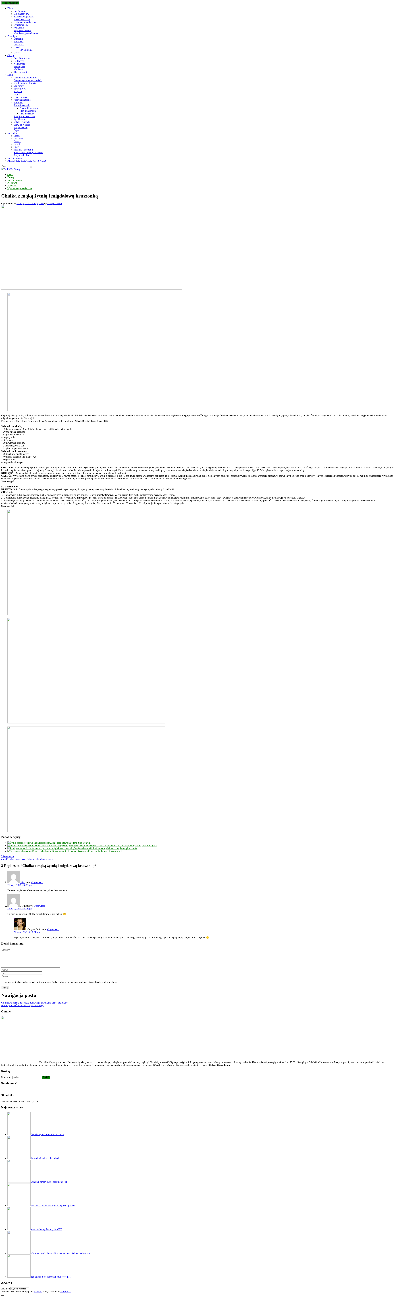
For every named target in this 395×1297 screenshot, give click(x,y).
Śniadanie (18, 38)
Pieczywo (18, 102)
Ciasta (17, 135)
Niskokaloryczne (22, 19)
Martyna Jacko (54, 203)
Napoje (17, 94)
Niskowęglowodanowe (25, 22)
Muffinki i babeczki (23, 149)
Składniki (7, 1095)
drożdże (5, 859)
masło (36, 859)
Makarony (19, 86)
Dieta (10, 8)
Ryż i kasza (19, 119)
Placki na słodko (28, 111)
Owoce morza (20, 97)
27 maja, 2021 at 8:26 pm (19, 908)
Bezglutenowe (21, 11)
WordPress (65, 1291)
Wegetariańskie (21, 25)
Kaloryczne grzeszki (23, 16)
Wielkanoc (19, 69)
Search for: (6, 1077)
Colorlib (38, 1291)
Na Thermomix (14, 158)
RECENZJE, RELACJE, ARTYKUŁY (27, 160)
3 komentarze (7, 856)
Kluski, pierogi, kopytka (25, 83)
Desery (17, 141)
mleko (51, 859)
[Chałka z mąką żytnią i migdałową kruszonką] (91, 288)
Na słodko (12, 133)
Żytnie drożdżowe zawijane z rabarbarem (70, 842)
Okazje (10, 55)
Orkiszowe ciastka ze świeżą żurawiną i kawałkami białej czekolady (34, 1002)
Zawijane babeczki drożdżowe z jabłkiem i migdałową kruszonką (105, 848)
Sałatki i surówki (22, 122)
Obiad (17, 47)
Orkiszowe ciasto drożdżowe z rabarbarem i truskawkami (94, 851)
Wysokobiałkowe (22, 30)
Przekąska (18, 41)
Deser (16, 52)
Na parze (18, 91)
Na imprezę (19, 63)
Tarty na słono (20, 127)
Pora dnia (12, 36)
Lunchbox (19, 44)
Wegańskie (19, 27)
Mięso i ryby (20, 88)
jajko (12, 859)
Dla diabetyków (21, 13)
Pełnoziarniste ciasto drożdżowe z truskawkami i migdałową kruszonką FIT (120, 845)
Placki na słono (27, 113)
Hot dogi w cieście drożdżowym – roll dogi (22, 1005)
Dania (10, 74)
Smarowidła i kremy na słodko (28, 152)
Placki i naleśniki (22, 105)
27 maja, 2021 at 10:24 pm (27, 932)
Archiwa (5, 1288)
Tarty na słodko (21, 155)
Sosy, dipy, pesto (22, 124)
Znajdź (46, 1077)
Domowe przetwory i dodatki (28, 80)
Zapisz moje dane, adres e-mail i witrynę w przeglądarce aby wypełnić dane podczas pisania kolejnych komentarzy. (61, 982)
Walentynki (19, 66)
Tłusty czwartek (21, 72)
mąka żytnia (27, 859)
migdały (43, 859)
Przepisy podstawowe (24, 116)
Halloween (19, 61)
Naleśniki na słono (29, 108)
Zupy (16, 130)
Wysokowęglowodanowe (26, 33)
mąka (17, 859)
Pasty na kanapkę (22, 99)
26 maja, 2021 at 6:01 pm (19, 885)
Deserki (17, 144)
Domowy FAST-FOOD (25, 77)
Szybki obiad (26, 50)
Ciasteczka (19, 138)
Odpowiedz (37, 882)
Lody (16, 147)
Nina (22, 882)
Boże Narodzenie (22, 58)
